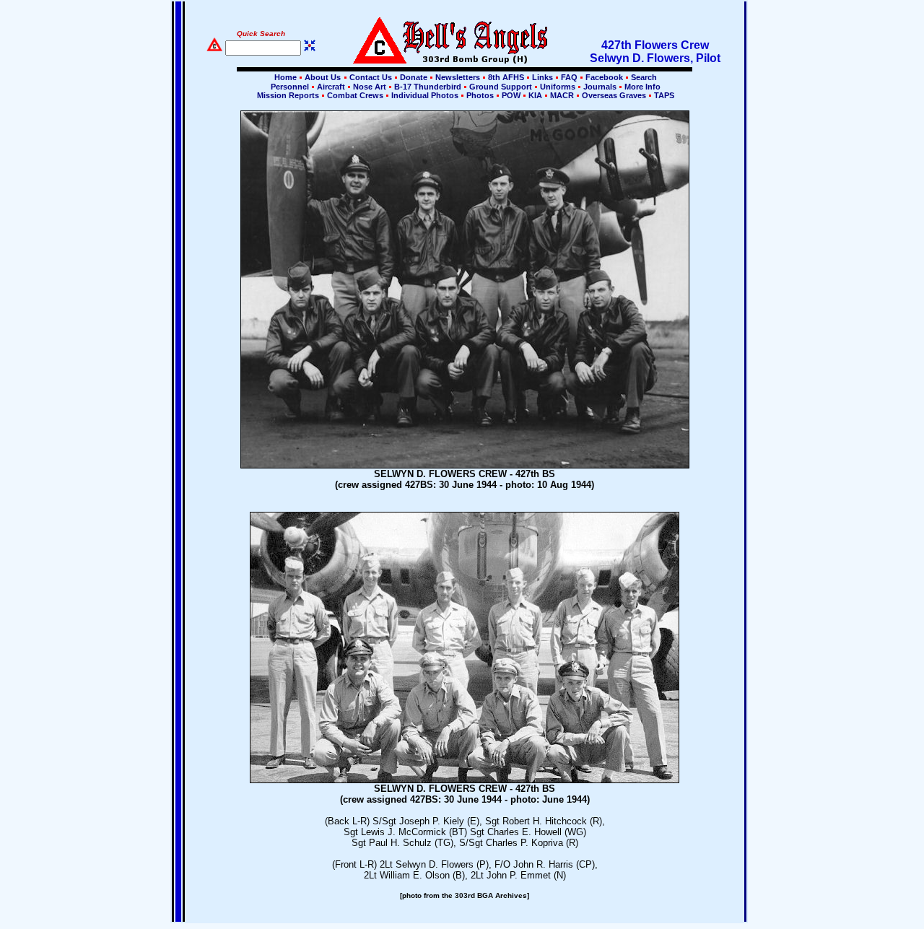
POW (511, 95)
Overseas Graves (614, 95)
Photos (480, 95)
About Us (321, 77)
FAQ (569, 77)
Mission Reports (288, 95)
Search (643, 77)
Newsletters (457, 77)
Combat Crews (355, 95)
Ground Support (500, 86)
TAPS (663, 95)
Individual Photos (425, 95)
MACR (562, 95)
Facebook (604, 77)
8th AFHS (506, 77)
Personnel (290, 86)
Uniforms (558, 86)
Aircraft (331, 86)
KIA (535, 95)
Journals (600, 86)
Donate (414, 77)
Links (542, 77)
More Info (641, 86)
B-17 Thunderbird (427, 86)
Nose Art (369, 86)
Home (285, 77)
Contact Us (370, 77)
